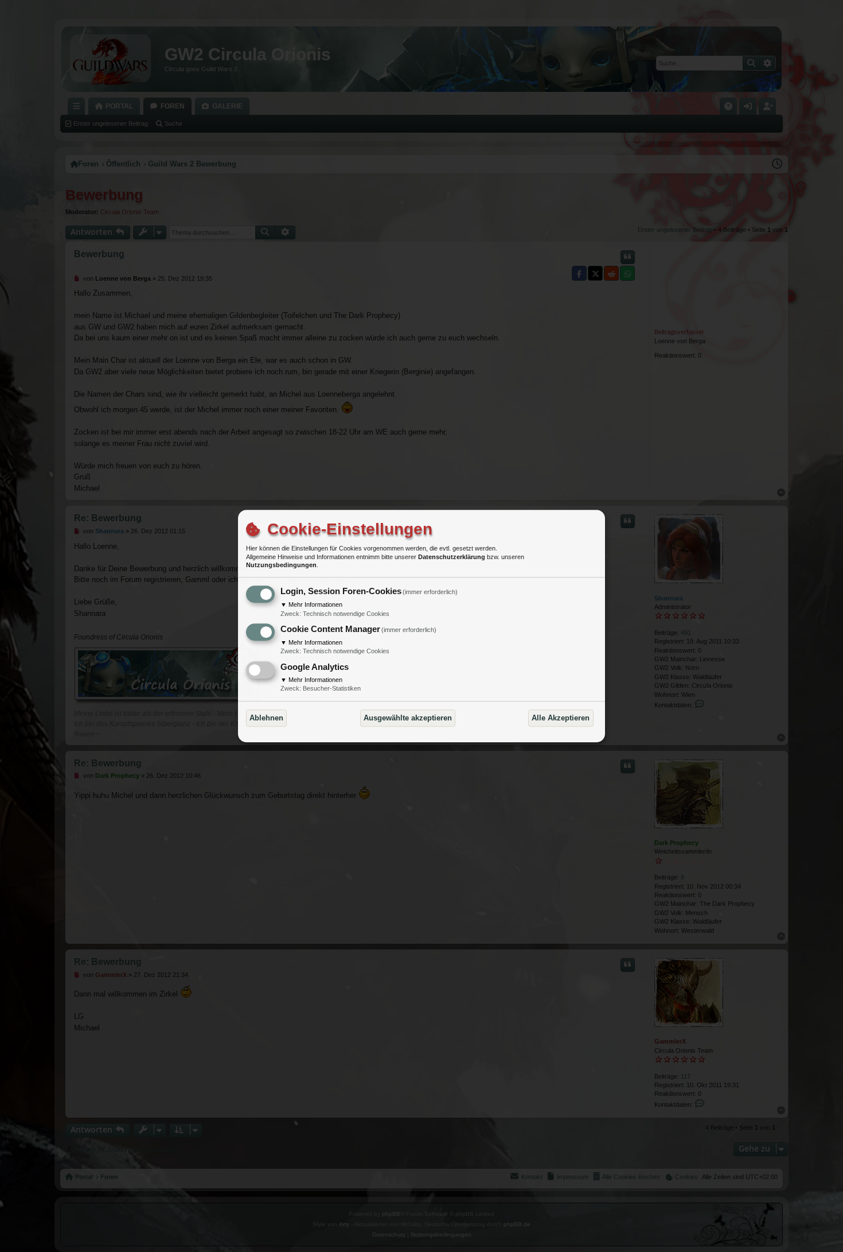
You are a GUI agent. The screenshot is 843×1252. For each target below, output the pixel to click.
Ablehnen (266, 718)
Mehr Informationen (311, 604)
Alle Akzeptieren (561, 718)
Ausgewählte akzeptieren (408, 718)
